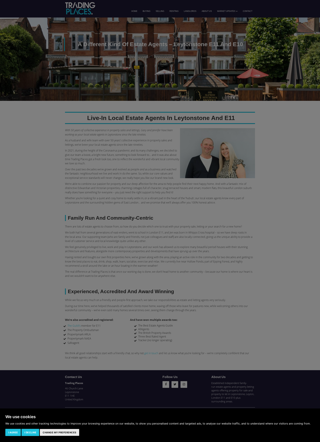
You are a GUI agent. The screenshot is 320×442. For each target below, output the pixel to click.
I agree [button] (13, 432)
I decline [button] (30, 432)
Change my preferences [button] (59, 432)
